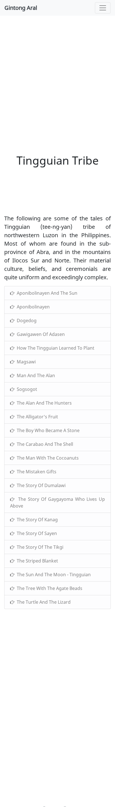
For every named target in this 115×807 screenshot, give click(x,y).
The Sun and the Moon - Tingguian (53, 574)
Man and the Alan (35, 375)
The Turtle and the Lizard (43, 602)
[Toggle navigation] (103, 7)
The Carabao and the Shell (44, 444)
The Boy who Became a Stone (47, 430)
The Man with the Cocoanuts (47, 458)
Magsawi (25, 362)
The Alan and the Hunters (43, 403)
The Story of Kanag (36, 520)
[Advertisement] (57, 80)
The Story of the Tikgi (39, 547)
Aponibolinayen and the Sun (46, 293)
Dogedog (26, 320)
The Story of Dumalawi (40, 485)
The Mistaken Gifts (35, 472)
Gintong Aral (20, 7)
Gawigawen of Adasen (40, 334)
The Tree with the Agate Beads (48, 588)
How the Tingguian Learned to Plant (54, 348)
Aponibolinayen (32, 307)
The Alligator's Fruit (36, 417)
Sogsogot (26, 389)
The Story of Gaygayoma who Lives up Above (57, 502)
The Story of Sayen (36, 533)
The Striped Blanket (36, 561)
